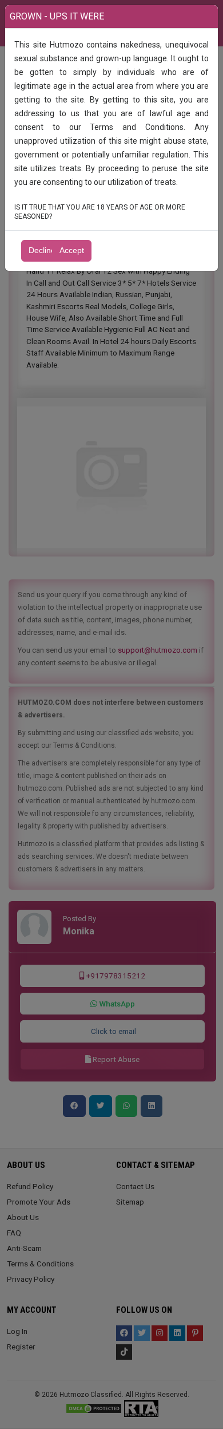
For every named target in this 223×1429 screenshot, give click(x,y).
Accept (71, 250)
